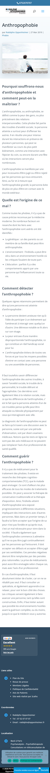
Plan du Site (18, 678)
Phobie (5, 35)
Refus (16, 761)
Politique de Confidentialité (25, 689)
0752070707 (25, 2)
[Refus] (45, 755)
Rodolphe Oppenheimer (17, 32)
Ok (10, 761)
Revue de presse (20, 681)
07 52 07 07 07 (23, 718)
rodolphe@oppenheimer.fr (31, 722)
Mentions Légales (21, 685)
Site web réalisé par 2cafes (25, 696)
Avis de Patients (20, 692)
